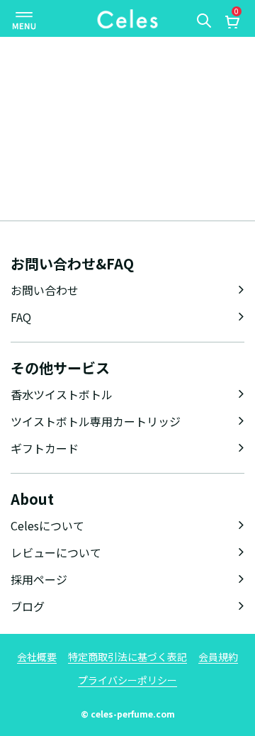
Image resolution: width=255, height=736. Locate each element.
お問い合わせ (45, 290)
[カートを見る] (231, 23)
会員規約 (218, 656)
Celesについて (47, 525)
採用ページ (39, 579)
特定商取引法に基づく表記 (127, 656)
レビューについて (56, 552)
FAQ (21, 316)
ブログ (28, 606)
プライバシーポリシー (127, 680)
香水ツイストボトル (62, 394)
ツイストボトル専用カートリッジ (96, 421)
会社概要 (37, 656)
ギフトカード (45, 448)
